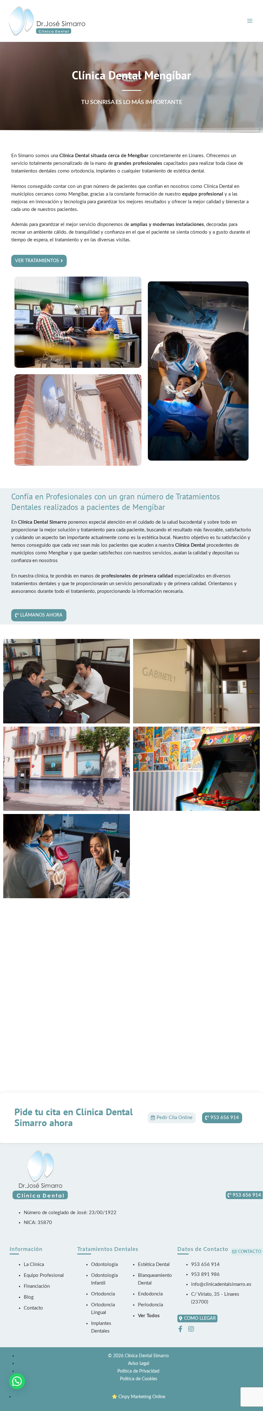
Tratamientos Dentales (107, 1249)
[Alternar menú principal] (250, 21)
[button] (17, 1381)
